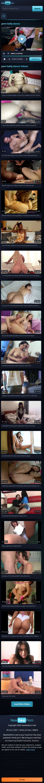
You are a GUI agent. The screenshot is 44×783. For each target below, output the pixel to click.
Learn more (30, 749)
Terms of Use (25, 730)
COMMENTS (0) (35, 59)
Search (37, 8)
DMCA (35, 730)
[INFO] (4, 59)
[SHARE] (9, 59)
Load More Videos (22, 704)
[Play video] (22, 39)
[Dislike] (8, 53)
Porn (7, 3)
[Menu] (3, 16)
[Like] (4, 53)
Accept (22, 779)
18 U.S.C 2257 (11, 730)
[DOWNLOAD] (27, 59)
